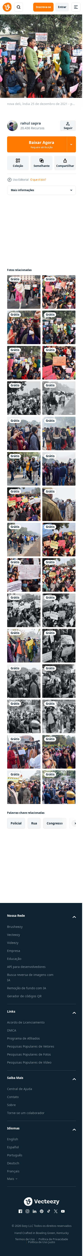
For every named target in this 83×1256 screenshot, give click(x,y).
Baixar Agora (41, 144)
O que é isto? (38, 180)
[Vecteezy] (7, 7)
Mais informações (22, 187)
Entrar (62, 7)
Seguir (68, 128)
